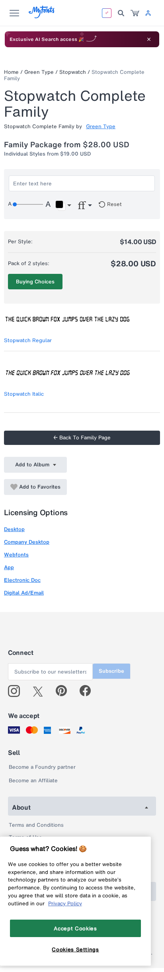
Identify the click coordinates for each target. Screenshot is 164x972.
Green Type (39, 72)
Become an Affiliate (33, 780)
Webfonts (16, 554)
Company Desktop (26, 542)
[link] (135, 13)
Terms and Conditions (36, 825)
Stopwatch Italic (24, 394)
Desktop (14, 529)
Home (11, 72)
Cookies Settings (75, 949)
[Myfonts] (42, 16)
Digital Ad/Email (24, 593)
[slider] (28, 204)
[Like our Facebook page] (89, 691)
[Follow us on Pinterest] (65, 691)
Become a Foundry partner (42, 767)
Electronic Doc (22, 580)
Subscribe (111, 671)
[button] (63, 205)
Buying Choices (35, 281)
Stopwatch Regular (28, 340)
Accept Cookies (75, 928)
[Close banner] (148, 39)
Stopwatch (72, 72)
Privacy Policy (65, 903)
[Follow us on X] (41, 691)
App (9, 567)
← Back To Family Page (82, 437)
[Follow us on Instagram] (17, 691)
